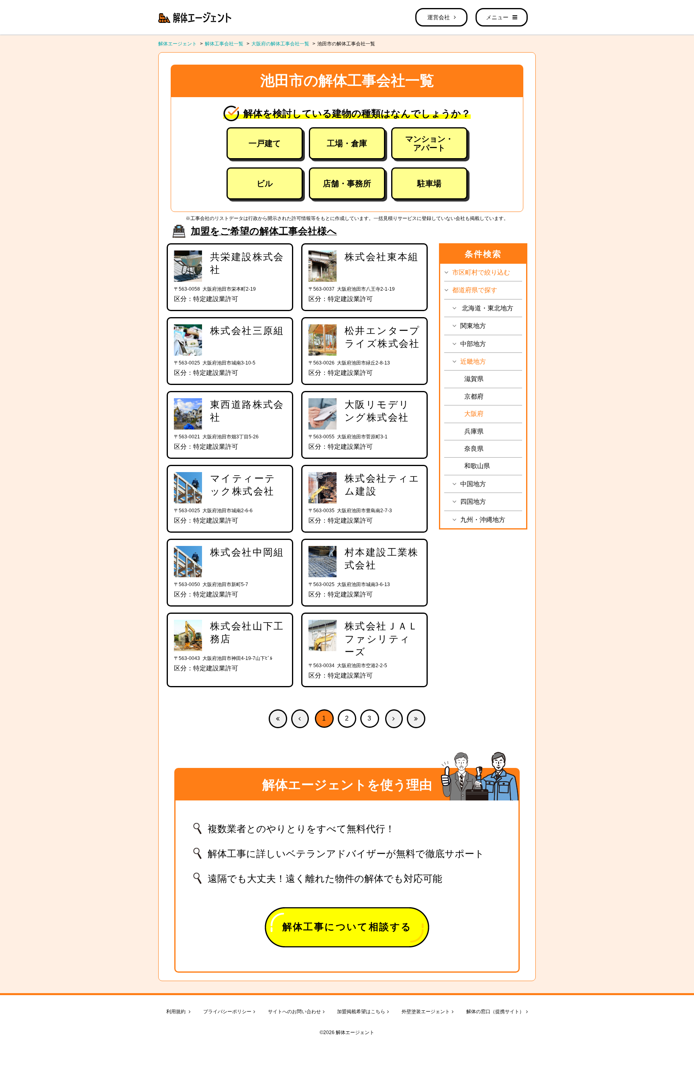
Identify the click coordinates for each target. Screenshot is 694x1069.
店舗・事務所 (347, 183)
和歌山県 (477, 465)
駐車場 (429, 183)
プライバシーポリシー (227, 1011)
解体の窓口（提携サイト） (495, 1011)
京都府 (474, 396)
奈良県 (474, 448)
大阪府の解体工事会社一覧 (280, 44)
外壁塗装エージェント (426, 1011)
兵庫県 (474, 431)
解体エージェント (177, 44)
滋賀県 (474, 378)
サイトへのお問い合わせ (294, 1011)
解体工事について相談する (347, 926)
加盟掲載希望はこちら (361, 1011)
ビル (265, 183)
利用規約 (176, 1011)
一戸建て (265, 143)
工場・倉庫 (347, 143)
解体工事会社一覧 (224, 44)
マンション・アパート (429, 143)
